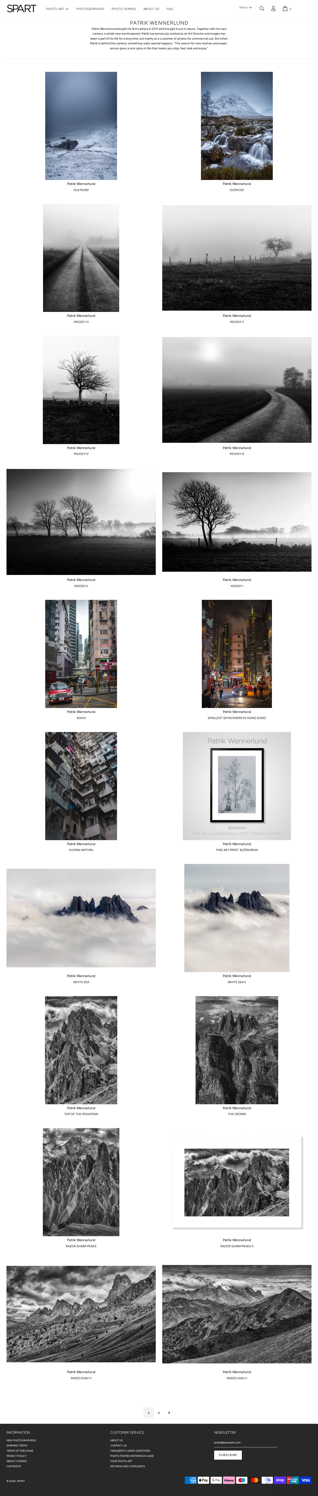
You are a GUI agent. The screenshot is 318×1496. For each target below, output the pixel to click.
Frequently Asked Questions (130, 1450)
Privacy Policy (16, 1455)
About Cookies (16, 1461)
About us (151, 9)
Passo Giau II (237, 1378)
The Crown (237, 1114)
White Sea (81, 982)
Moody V (237, 322)
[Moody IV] (81, 390)
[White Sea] (81, 918)
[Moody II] (81, 522)
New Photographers (21, 1440)
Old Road (81, 190)
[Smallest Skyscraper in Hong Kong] (237, 654)
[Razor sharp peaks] (81, 1182)
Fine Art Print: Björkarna (237, 850)
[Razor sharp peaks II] (237, 1182)
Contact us (118, 1445)
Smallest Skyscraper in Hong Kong (237, 718)
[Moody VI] (81, 258)
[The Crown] (237, 1050)
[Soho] (81, 654)
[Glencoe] (237, 126)
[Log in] (273, 9)
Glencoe (237, 190)
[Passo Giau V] (81, 1314)
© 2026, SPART (15, 1481)
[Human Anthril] (81, 786)
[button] (245, 7)
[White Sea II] (237, 918)
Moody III (237, 454)
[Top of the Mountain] (81, 1050)
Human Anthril (81, 850)
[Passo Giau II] (237, 1314)
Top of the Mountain (81, 1114)
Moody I (237, 586)
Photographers (90, 9)
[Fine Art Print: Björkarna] (237, 786)
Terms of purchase (19, 1450)
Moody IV (81, 454)
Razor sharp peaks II (237, 1246)
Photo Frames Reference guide (132, 1455)
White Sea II (237, 982)
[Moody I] (237, 522)
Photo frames (124, 9)
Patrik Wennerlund (81, 184)
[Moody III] (237, 390)
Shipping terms (16, 1445)
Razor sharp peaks (81, 1246)
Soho (81, 718)
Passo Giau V (81, 1378)
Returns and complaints (127, 1466)
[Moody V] (237, 258)
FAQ (170, 9)
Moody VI (81, 322)
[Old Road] (81, 126)
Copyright (13, 1466)
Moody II (81, 586)
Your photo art (121, 1461)
